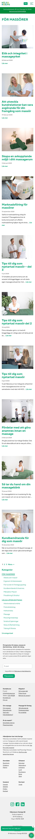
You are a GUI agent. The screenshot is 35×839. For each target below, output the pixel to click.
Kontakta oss (7, 698)
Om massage (7, 708)
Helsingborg (22, 765)
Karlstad (5, 791)
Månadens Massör (10, 592)
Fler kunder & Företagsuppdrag (15, 585)
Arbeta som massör (10, 578)
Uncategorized (7, 633)
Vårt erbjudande (23, 708)
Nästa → (11, 564)
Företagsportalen (24, 710)
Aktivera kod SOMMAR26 (17, 11)
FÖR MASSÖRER (8, 574)
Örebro (5, 789)
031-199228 (11, 695)
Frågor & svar (22, 693)
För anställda (22, 712)
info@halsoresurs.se (9, 693)
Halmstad (21, 763)
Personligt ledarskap (11, 618)
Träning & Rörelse (10, 628)
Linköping (22, 767)
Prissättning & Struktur (11, 595)
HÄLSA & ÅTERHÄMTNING (12, 600)
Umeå (20, 784)
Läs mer (5, 63)
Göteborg (6, 765)
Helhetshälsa (8, 611)
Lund (20, 770)
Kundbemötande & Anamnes (14, 588)
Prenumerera (8, 676)
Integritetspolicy (17, 826)
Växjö (20, 776)
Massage (7, 614)
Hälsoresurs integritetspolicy (22, 671)
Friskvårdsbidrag (9, 607)
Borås (20, 774)
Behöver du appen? (24, 695)
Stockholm (6, 763)
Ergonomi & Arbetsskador (13, 581)
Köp (25, 3)
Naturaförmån (7, 710)
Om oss (5, 700)
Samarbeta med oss (8, 723)
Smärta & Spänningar (11, 621)
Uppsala (5, 784)
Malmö (5, 767)
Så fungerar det (23, 691)
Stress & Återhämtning (11, 625)
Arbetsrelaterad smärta (12, 604)
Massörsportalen (8, 725)
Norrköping (22, 772)
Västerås (5, 787)
